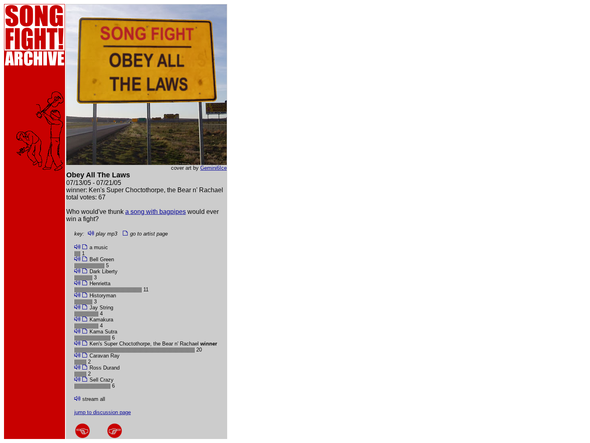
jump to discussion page (102, 412)
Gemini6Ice (213, 168)
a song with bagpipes (155, 211)
